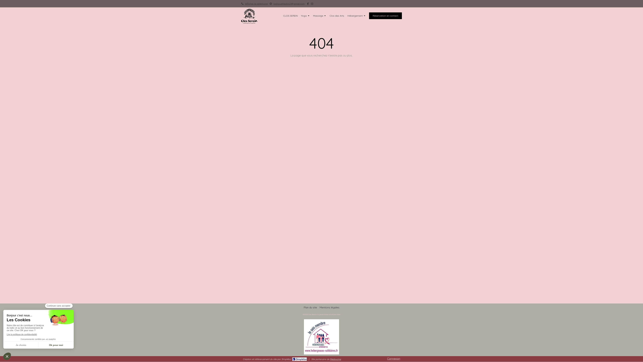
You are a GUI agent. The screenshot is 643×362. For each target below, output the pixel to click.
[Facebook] (308, 4)
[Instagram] (312, 4)
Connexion (393, 358)
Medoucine (335, 359)
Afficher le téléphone (256, 3)
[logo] (249, 22)
